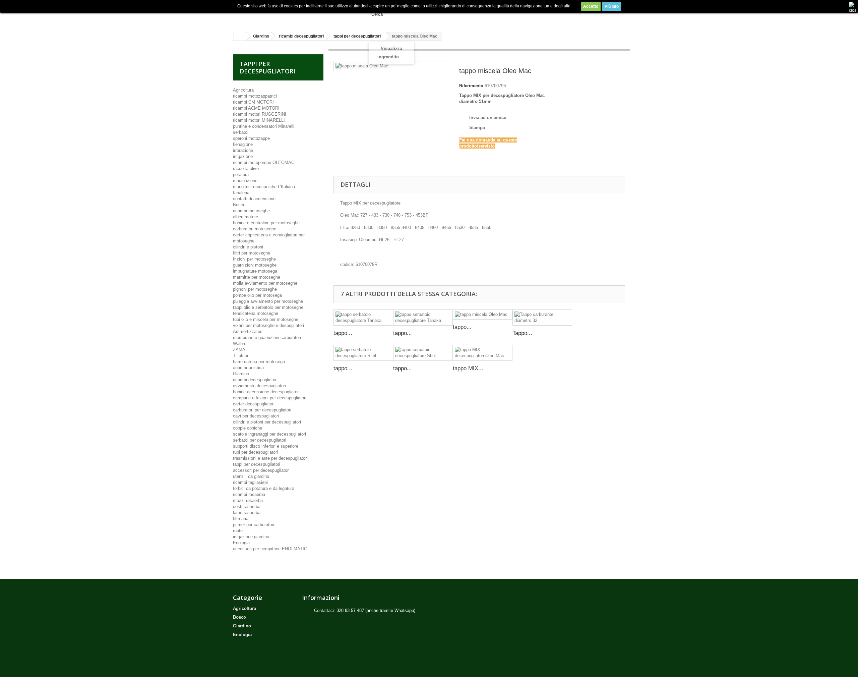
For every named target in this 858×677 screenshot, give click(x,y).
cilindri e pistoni (248, 246)
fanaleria (241, 192)
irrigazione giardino (251, 536)
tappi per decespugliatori (256, 464)
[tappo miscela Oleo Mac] (482, 314)
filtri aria (240, 518)
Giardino (241, 373)
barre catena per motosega (259, 361)
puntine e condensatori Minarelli (263, 126)
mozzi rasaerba (248, 500)
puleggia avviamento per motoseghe (268, 301)
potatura (241, 174)
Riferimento (471, 85)
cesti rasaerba (246, 506)
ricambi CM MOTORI (253, 102)
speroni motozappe (251, 138)
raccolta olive (246, 168)
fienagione (243, 144)
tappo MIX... (468, 368)
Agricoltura (243, 90)
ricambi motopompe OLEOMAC (263, 162)
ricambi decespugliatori (255, 379)
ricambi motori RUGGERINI (259, 114)
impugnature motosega (255, 271)
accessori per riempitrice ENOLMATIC (270, 548)
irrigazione (243, 156)
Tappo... (522, 333)
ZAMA (239, 349)
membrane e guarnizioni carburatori (267, 337)
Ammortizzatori (247, 331)
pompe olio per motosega (257, 295)
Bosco (239, 204)
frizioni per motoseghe (254, 259)
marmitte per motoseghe (256, 277)
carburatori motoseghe (254, 228)
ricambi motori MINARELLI (259, 120)
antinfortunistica (248, 367)
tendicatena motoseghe (255, 313)
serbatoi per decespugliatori (259, 440)
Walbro (239, 343)
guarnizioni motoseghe (255, 265)
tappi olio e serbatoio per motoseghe (268, 307)
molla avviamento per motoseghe (265, 283)
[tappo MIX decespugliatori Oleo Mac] (482, 353)
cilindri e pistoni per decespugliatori (267, 422)
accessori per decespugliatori (261, 470)
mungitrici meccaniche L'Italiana (264, 186)
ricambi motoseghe (251, 210)
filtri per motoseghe (251, 253)
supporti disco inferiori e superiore (265, 446)
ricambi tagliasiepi (250, 482)
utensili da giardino (251, 476)
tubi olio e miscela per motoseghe (265, 319)
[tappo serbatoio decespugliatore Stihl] (363, 353)
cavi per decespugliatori (256, 415)
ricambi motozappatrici (255, 96)
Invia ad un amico (487, 117)
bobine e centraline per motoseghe (266, 222)
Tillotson (241, 355)
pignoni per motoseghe (255, 289)
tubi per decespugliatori (255, 452)
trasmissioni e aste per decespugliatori (270, 458)
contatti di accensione (254, 198)
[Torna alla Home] (240, 36)
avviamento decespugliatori (259, 385)
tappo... (342, 333)
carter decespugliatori (253, 403)
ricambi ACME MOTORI (256, 108)
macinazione (245, 180)
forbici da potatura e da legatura (263, 488)
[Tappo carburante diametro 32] (542, 317)
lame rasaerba (246, 512)
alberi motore (245, 216)
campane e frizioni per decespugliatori (269, 397)
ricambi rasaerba (249, 494)
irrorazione (243, 150)
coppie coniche (247, 428)
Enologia (241, 542)
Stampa (477, 127)
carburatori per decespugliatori (262, 409)
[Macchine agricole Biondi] (295, 13)
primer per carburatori (253, 524)
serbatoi (240, 132)
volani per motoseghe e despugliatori (268, 325)
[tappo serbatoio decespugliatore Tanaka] (363, 317)
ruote (238, 530)
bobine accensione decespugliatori (266, 391)
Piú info (612, 6)
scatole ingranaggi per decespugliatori (269, 434)
